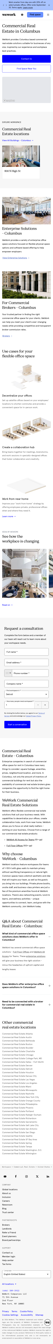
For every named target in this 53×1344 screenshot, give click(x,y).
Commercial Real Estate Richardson (19, 1118)
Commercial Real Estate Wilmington (19, 1153)
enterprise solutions (35, 956)
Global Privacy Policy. (33, 716)
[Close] (49, 5)
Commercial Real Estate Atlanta (17, 1034)
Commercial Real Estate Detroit (17, 1069)
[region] (26, 90)
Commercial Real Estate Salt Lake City (20, 1125)
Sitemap (39, 1315)
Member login (8, 1256)
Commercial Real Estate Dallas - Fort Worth (23, 1062)
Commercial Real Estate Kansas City (19, 1076)
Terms (14, 1311)
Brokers (6, 1225)
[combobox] (8, 673)
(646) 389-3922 (10, 1291)
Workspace (6, 1167)
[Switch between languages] (22, 14)
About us (6, 1193)
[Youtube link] (5, 1176)
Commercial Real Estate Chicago (17, 1055)
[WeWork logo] (9, 14)
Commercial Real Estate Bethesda (18, 1041)
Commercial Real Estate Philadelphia (19, 1104)
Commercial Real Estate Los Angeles (19, 1083)
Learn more (28, 8)
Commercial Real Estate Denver (17, 1065)
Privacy (5, 1311)
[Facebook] (15, 1176)
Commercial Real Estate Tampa (17, 1147)
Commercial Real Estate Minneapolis (19, 1090)
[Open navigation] (48, 14)
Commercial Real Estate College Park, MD (22, 1058)
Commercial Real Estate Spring (17, 1143)
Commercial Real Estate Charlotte (18, 1051)
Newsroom (7, 1205)
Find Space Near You (26, 69)
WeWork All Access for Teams (20, 840)
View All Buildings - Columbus (16, 140)
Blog (4, 1209)
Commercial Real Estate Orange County (21, 1101)
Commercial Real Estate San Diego (18, 1132)
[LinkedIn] (48, 1176)
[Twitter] (37, 1176)
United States (44, 1167)
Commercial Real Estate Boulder (17, 1048)
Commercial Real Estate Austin (17, 1037)
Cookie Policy (26, 1311)
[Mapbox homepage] (9, 100)
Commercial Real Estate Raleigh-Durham (21, 1115)
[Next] (6, 5)
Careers (6, 1201)
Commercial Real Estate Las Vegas (18, 1079)
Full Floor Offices (15, 846)
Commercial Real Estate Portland (18, 1111)
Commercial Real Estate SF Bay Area (19, 1139)
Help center (8, 1260)
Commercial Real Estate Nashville (18, 1094)
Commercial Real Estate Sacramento (19, 1122)
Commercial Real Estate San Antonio (19, 1129)
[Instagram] (26, 1176)
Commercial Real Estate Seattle (17, 1136)
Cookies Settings (10, 1315)
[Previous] (3, 5)
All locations (8, 1284)
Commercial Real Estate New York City (20, 1097)
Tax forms (6, 1264)
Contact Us (26, 59)
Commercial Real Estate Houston (18, 1072)
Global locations (10, 1189)
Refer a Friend (9, 1232)
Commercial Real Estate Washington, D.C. (22, 1150)
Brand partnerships (11, 1240)
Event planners (9, 1236)
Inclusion (6, 1197)
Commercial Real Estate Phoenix (17, 1108)
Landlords (7, 1229)
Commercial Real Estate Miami (16, 1087)
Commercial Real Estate (24, 1167)
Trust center (8, 1212)
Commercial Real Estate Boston (17, 1044)
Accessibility (27, 1315)
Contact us (7, 1253)
